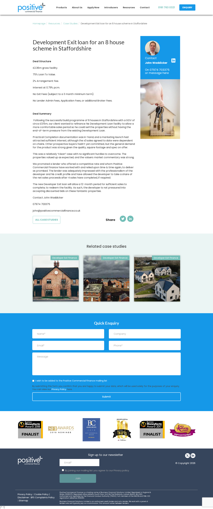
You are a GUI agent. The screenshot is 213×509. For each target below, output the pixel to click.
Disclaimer (23, 497)
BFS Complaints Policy (43, 497)
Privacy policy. (121, 470)
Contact (145, 7)
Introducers (111, 7)
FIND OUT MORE (46, 295)
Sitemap (23, 500)
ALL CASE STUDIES (46, 220)
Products (61, 7)
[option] (30, 429)
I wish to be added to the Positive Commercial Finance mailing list (71, 380)
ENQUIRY (187, 7)
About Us (77, 7)
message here (159, 73)
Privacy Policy (59, 389)
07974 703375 (159, 70)
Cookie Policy (41, 494)
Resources (129, 7)
